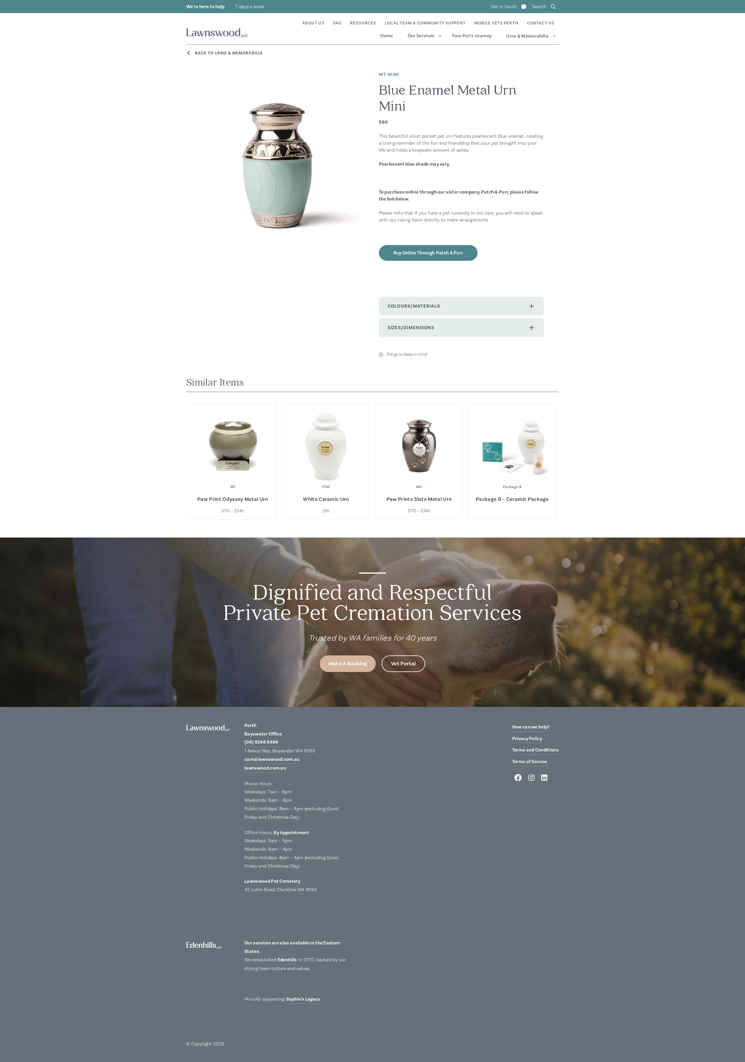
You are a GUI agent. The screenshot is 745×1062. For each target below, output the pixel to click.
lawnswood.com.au (265, 768)
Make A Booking (348, 663)
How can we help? (531, 727)
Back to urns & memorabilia (229, 53)
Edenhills (287, 960)
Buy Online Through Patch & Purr (428, 253)
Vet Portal (403, 663)
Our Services (421, 36)
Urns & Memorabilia (527, 36)
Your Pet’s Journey (472, 36)
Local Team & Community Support (425, 23)
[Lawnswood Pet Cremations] (216, 34)
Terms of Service (529, 762)
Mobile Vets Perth (496, 23)
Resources (363, 23)
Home (386, 36)
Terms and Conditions (535, 750)
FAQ (337, 23)
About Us (313, 23)
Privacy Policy (527, 739)
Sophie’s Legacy (303, 999)
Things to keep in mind (407, 354)
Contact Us (540, 23)
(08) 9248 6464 (261, 742)
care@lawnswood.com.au (272, 759)
